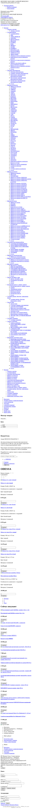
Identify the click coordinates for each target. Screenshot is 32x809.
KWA (12, 44)
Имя (2, 779)
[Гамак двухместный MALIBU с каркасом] (13, 622)
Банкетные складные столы (15, 337)
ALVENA (13, 88)
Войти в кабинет (12, 7)
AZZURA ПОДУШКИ (17, 306)
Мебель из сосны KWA (17, 230)
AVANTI (13, 95)
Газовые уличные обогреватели (19, 73)
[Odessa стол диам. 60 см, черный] (10, 529)
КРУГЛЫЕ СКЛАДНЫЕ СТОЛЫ (20, 346)
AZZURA (13, 38)
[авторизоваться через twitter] (3, 801)
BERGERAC (14, 104)
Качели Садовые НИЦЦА (7, 638)
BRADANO (14, 107)
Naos (12, 133)
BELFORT (13, 98)
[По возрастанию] (2, 478)
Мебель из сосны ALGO (17, 208)
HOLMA (13, 204)
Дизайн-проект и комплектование (13, 400)
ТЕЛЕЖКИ (14, 252)
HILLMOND (14, 120)
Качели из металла (16, 290)
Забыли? (3, 803)
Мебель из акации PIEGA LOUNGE (21, 196)
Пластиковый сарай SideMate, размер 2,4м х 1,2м (12, 613)
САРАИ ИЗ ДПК (15, 328)
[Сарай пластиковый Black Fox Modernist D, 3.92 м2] (16, 713)
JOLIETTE (13, 123)
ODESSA (13, 138)
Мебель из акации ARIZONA (19, 177)
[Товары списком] (11, 473)
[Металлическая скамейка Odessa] (10, 572)
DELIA (13, 116)
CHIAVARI (14, 110)
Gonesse (13, 117)
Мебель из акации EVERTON (19, 189)
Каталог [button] (6, 369)
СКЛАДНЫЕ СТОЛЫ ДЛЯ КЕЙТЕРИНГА (18, 355)
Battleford (13, 97)
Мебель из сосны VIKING (18, 237)
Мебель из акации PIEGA (18, 195)
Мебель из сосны (12, 201)
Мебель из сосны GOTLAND (19, 227)
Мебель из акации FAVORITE (19, 190)
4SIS (12, 35)
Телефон (3, 781)
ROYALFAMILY (15, 51)
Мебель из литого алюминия (19, 164)
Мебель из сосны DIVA (17, 220)
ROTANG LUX (15, 50)
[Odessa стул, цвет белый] (8, 504)
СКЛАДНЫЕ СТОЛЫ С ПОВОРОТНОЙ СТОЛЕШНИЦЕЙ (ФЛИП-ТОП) (21, 362)
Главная (6, 462)
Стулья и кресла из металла (18, 168)
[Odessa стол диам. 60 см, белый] (10, 551)
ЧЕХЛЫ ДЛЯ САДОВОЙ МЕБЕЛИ (21, 315)
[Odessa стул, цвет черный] (8, 480)
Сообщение (4, 786)
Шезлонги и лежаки (12, 264)
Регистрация (10, 8)
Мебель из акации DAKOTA (19, 186)
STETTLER (14, 152)
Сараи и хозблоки (12, 321)
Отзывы (6, 409)
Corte (12, 114)
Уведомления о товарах (10, 740)
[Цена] (5, 476)
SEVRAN (13, 148)
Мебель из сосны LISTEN (18, 232)
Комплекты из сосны (16, 207)
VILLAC (13, 158)
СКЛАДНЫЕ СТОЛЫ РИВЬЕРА (20, 359)
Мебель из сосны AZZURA (18, 212)
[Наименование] (4, 476)
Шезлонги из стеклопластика (19, 274)
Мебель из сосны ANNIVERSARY (20, 211)
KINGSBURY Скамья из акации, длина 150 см (12, 688)
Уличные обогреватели (13, 70)
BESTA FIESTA (15, 39)
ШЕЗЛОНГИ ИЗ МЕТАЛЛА (19, 273)
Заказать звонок (11, 788)
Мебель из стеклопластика (14, 255)
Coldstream (13, 111)
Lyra (12, 127)
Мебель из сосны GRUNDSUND (20, 229)
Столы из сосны (15, 239)
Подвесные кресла (16, 293)
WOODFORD (14, 176)
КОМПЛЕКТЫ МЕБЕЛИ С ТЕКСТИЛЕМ (18, 344)
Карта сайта (7, 412)
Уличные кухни (15, 311)
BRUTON (13, 174)
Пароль (3, 798)
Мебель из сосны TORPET (18, 236)
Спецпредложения (9, 405)
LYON (12, 126)
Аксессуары (10, 302)
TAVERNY (14, 155)
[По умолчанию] (2, 476)
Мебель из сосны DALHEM (18, 218)
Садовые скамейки (12, 318)
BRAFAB (13, 41)
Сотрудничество (8, 402)
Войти (7, 803)
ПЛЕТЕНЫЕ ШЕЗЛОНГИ (18, 268)
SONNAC (13, 149)
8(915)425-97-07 (5, 25)
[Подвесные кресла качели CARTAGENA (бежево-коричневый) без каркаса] (16, 699)
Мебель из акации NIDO (17, 193)
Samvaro (13, 145)
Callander (13, 108)
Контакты (6, 399)
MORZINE (14, 132)
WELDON (13, 160)
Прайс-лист (7, 411)
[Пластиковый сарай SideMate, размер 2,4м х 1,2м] (15, 610)
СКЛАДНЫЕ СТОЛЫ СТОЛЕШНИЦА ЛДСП (17, 366)
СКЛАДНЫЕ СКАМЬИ (17, 249)
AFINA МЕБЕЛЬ (15, 36)
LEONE (13, 124)
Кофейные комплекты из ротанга (20, 261)
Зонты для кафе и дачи (13, 277)
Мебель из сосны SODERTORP (19, 233)
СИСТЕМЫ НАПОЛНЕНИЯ (19, 333)
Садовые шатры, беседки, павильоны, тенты (18, 300)
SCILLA (13, 146)
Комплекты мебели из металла (19, 161)
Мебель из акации (12, 171)
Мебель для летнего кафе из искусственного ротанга (18, 63)
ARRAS (13, 94)
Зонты (12, 281)
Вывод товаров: (5, 473)
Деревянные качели (16, 289)
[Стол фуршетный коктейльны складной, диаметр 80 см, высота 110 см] (16, 672)
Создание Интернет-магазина (9, 806)
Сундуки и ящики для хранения (19, 305)
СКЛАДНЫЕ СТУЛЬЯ (17, 251)
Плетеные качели (15, 292)
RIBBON (13, 205)
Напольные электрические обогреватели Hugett (18, 75)
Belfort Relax (14, 101)
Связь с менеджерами (10, 741)
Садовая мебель (11, 32)
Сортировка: (4, 474)
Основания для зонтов (17, 280)
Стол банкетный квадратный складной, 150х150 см (13, 650)
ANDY (12, 92)
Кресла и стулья (15, 163)
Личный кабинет (8, 5)
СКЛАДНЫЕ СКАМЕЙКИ (18, 350)
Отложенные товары (10, 406)
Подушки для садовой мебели (19, 312)
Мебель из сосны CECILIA (18, 217)
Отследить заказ (8, 739)
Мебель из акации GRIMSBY (19, 192)
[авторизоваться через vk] (4, 801)
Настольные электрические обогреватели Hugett (18, 78)
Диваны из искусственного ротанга (21, 55)
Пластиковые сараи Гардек (18, 334)
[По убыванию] (3, 478)
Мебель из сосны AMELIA (18, 210)
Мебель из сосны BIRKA (18, 214)
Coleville (13, 113)
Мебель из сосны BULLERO (19, 215)
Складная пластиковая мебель (15, 242)
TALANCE (14, 154)
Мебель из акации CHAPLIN (19, 185)
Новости (6, 408)
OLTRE (13, 47)
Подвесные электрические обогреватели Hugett (18, 81)
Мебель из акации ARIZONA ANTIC (21, 179)
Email (2, 796)
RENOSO (13, 143)
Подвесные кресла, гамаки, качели (17, 284)
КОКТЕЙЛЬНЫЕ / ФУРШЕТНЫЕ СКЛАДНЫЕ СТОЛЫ (20, 341)
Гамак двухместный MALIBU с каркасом (11, 625)
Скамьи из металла (16, 165)
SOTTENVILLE (15, 151)
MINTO (13, 130)
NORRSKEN (14, 136)
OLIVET (13, 139)
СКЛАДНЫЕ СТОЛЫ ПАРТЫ (19, 358)
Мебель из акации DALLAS (18, 187)
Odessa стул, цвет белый (6, 507)
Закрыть (3, 788)
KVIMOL (13, 42)
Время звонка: (5, 783)
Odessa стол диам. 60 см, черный (8, 532)
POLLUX (13, 141)
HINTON (13, 121)
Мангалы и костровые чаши (18, 308)
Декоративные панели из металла (20, 309)
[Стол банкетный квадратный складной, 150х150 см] (16, 646)
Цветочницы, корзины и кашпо (19, 314)
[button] (4, 503)
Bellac (12, 102)
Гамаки (13, 287)
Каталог (6, 28)
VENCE (13, 157)
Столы (12, 167)
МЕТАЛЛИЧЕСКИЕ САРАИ (19, 327)
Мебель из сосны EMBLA (18, 221)
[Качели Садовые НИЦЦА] (8, 635)
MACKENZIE (14, 129)
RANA (12, 142)
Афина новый (14, 54)
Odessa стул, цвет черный (7, 483)
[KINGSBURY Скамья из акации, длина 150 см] (14, 685)
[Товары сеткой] (13, 473)
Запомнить (5, 800)
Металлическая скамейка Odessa (9, 575)
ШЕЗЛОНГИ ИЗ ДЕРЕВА (18, 271)
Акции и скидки (11, 29)
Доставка (6, 403)
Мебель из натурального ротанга (16, 258)
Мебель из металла (12, 85)
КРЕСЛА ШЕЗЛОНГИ (17, 267)
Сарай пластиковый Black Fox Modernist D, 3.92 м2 (13, 716)
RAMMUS (13, 48)
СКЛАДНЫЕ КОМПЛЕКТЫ (19, 245)
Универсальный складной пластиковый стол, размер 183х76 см (16, 662)
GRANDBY (14, 119)
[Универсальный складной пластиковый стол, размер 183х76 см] (16, 659)
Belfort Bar (13, 99)
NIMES (13, 135)
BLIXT (12, 105)
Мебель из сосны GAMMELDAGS (20, 226)
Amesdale (13, 91)
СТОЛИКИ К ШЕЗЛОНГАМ (19, 270)
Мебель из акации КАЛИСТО (19, 198)
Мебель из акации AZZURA (18, 183)
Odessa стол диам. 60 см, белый (8, 554)
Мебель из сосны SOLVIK (18, 234)
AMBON (13, 89)
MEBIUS (13, 45)
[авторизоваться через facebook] (1, 801)
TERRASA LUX (15, 52)
